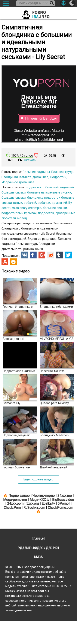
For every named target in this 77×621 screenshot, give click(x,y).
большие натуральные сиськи (49, 192)
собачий (30, 203)
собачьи (44, 203)
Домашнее (40, 177)
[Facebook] (33, 255)
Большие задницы (36, 172)
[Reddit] (50, 255)
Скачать (30, 160)
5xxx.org (32, 503)
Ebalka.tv (48, 503)
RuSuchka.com (34, 508)
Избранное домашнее (17, 182)
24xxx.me (65, 496)
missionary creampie (26, 208)
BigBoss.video (63, 500)
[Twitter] (68, 255)
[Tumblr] (59, 255)
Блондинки (9, 177)
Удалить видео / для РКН (38, 548)
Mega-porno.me (15, 500)
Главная (38, 539)
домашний (59, 203)
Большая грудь (62, 172)
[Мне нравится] (8, 155)
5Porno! (64, 503)
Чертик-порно (44, 496)
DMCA (38, 557)
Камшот (25, 177)
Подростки (58, 177)
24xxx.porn (15, 503)
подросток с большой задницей (50, 187)
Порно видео (19, 496)
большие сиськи (13, 192)
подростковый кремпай (19, 213)
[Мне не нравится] (36, 155)
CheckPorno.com (60, 508)
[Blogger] (13, 261)
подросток (46, 213)
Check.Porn (12, 508)
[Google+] (41, 255)
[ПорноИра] (38, 13)
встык (17, 203)
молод (22, 218)
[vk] (24, 255)
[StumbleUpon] (4, 261)
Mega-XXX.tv (39, 500)
